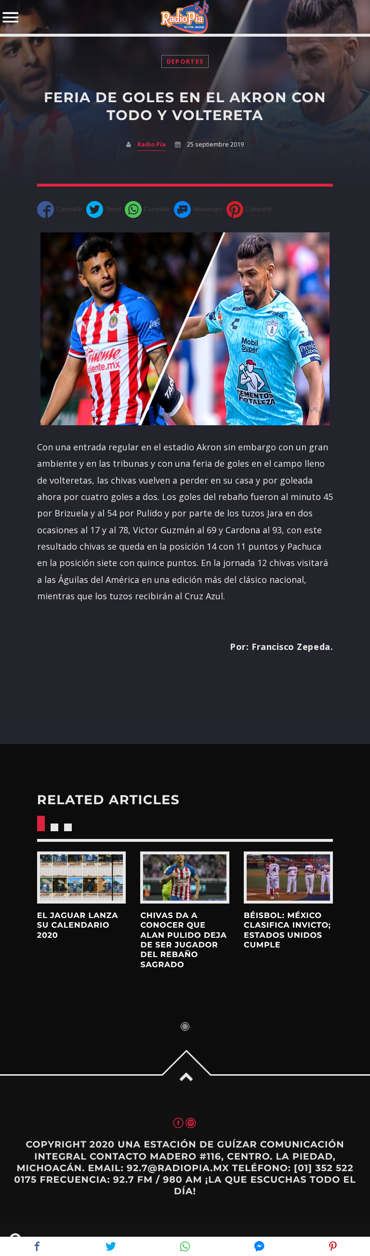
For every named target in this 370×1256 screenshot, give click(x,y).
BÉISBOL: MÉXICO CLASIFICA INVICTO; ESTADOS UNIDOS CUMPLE (287, 930)
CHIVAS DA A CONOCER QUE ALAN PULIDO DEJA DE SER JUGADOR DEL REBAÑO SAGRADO (183, 940)
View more (81, 877)
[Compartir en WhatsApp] (147, 209)
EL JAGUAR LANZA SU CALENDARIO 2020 (78, 925)
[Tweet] (103, 209)
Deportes (185, 61)
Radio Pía (151, 144)
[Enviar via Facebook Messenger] (198, 209)
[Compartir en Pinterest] (249, 209)
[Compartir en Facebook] (59, 209)
